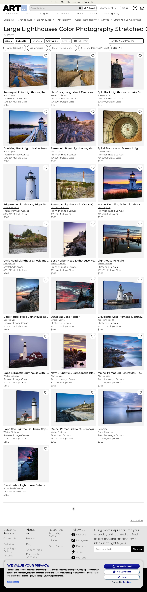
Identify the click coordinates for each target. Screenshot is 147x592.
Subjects (9, 19)
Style (64, 41)
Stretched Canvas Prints (127, 19)
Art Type (51, 41)
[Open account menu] (115, 8)
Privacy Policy (13, 581)
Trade (125, 8)
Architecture (25, 19)
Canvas (105, 19)
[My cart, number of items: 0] (142, 8)
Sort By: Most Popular (122, 41)
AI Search (91, 8)
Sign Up (137, 549)
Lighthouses (44, 19)
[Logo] (15, 8)
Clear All (117, 48)
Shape (36, 41)
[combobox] (53, 8)
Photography (63, 19)
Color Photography (85, 19)
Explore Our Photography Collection (73, 2)
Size (7, 41)
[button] (73, 2)
